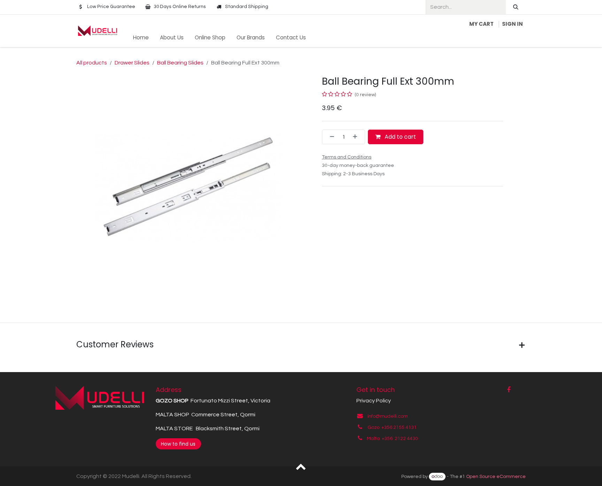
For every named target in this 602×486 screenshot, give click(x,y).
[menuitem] (141, 38)
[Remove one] (330, 137)
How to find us (178, 443)
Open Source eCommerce (496, 476)
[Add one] (357, 137)
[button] (301, 466)
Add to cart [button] (399, 137)
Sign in (512, 24)
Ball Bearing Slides (180, 62)
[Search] (516, 7)
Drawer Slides (132, 62)
